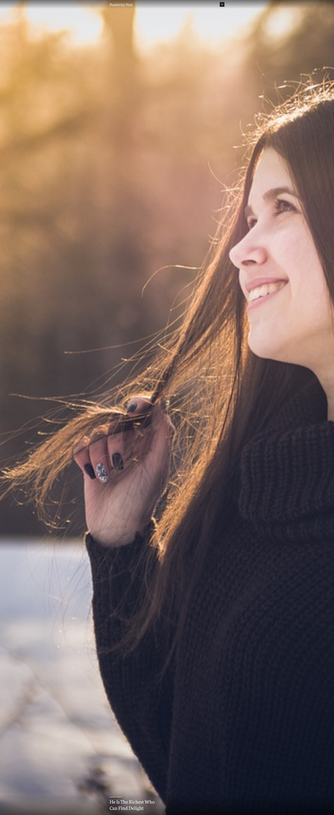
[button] (222, 4)
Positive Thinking (116, 797)
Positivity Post (121, 4)
